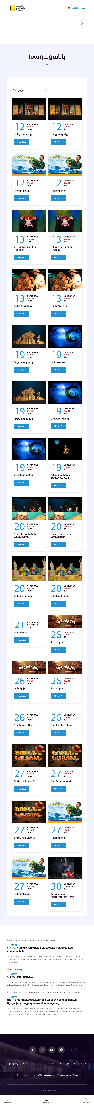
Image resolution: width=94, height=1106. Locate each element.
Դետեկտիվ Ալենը (24, 725)
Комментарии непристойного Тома (62, 895)
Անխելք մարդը (23, 596)
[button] (82, 20)
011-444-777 (23, 1075)
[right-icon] (46, 90)
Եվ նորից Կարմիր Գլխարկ (25, 248)
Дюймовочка (58, 362)
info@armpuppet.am (44, 1075)
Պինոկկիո (57, 642)
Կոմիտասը (21, 632)
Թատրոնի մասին (45, 1063)
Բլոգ (67, 1063)
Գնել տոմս (21, 142)
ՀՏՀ (59, 1063)
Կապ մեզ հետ (80, 1063)
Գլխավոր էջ (13, 1063)
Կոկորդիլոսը (22, 190)
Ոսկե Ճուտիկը (23, 306)
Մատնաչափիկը (60, 418)
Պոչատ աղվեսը (23, 362)
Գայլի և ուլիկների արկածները (25, 535)
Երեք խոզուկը (23, 134)
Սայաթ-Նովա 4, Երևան (69, 1075)
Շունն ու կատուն (24, 781)
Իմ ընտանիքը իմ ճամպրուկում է (61, 476)
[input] (28, 90)
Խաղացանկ (28, 1063)
